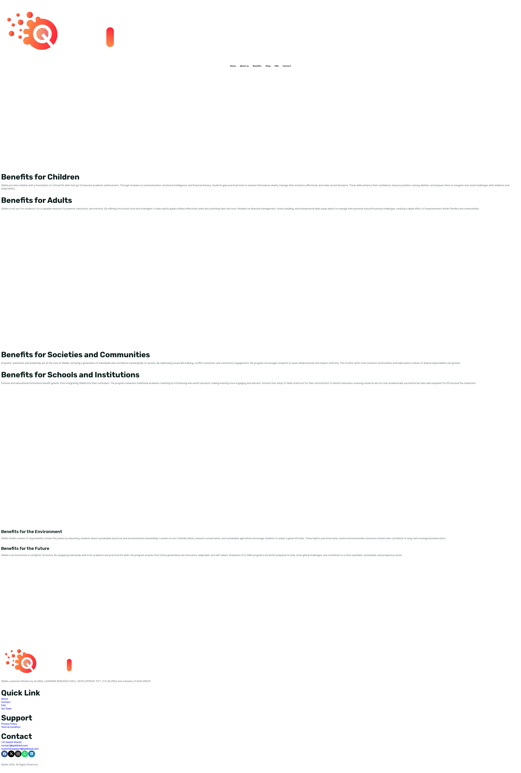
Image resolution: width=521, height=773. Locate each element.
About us (244, 66)
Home (233, 66)
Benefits (257, 66)
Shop (268, 66)
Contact (287, 66)
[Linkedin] (31, 753)
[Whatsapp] (24, 753)
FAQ (277, 66)
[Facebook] (4, 753)
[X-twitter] (11, 753)
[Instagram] (18, 753)
